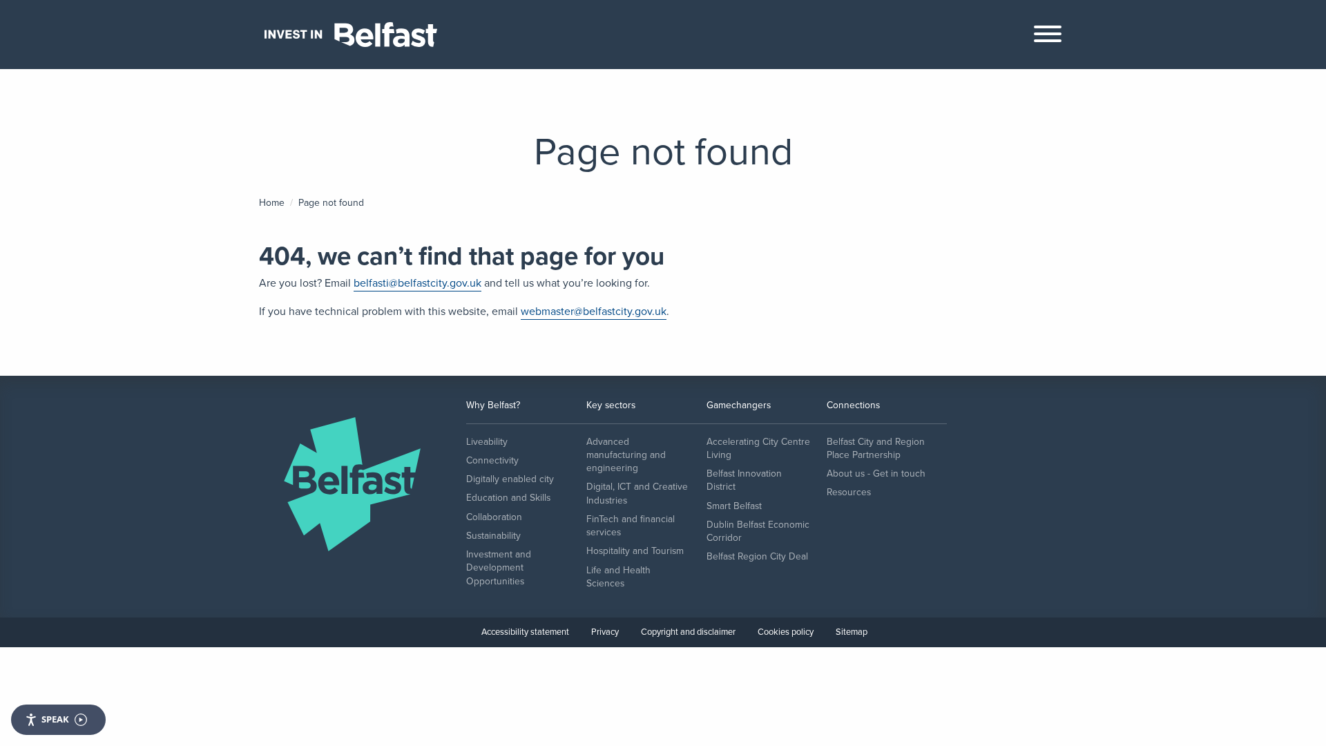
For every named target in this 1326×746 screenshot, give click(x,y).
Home (272, 202)
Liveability (487, 441)
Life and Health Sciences (618, 577)
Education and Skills (508, 497)
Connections (853, 405)
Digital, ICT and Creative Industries (637, 493)
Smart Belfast (734, 506)
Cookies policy (786, 631)
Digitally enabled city (510, 479)
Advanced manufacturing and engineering (626, 455)
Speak (55, 719)
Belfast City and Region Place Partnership (876, 448)
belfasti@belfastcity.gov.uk (417, 283)
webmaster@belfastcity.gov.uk (593, 311)
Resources (849, 492)
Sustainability (493, 535)
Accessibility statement (525, 631)
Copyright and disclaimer (688, 631)
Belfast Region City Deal (757, 556)
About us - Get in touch (876, 473)
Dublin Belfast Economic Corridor (758, 531)
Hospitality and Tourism (635, 550)
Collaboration (494, 517)
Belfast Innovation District (744, 480)
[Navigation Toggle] (1047, 37)
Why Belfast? (493, 405)
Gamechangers (739, 405)
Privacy (605, 631)
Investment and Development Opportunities (498, 568)
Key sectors (610, 405)
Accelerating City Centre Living (758, 448)
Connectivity (492, 460)
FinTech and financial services (630, 526)
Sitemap (851, 631)
